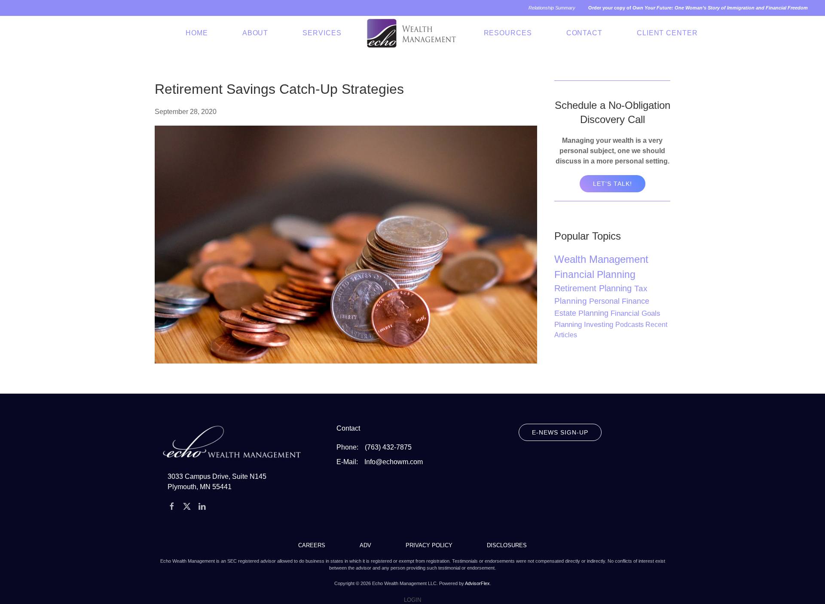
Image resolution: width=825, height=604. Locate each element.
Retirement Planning (594, 288)
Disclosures (507, 545)
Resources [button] (508, 33)
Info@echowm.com (393, 461)
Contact (584, 33)
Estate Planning (582, 313)
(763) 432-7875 (388, 447)
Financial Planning (595, 274)
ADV (365, 545)
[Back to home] (412, 33)
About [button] (255, 33)
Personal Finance (619, 300)
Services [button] (321, 33)
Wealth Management (601, 259)
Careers (311, 545)
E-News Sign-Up (560, 432)
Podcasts (630, 324)
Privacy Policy (429, 545)
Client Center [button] (667, 33)
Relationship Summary (552, 7)
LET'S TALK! (612, 183)
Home (197, 33)
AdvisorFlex (477, 583)
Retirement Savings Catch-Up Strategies (279, 89)
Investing (599, 324)
